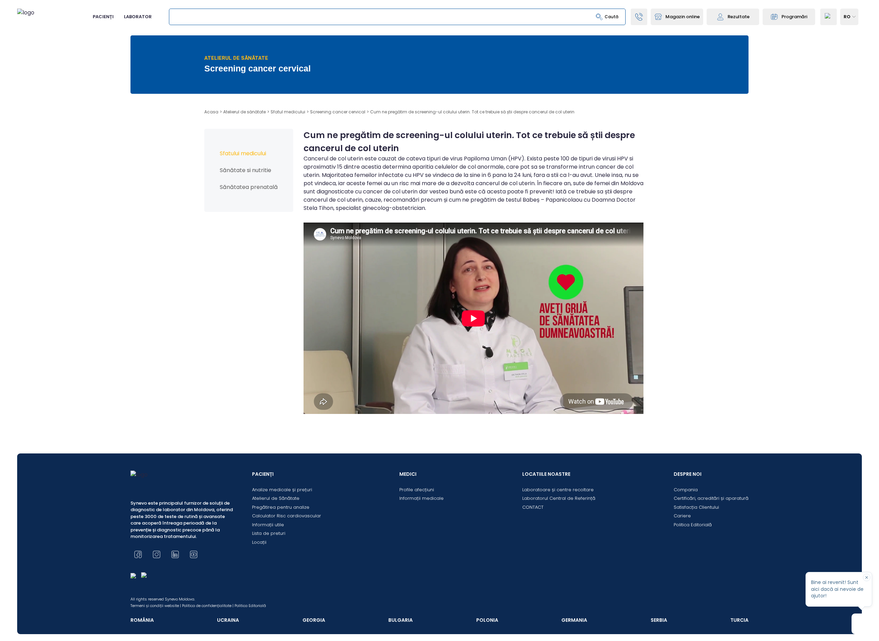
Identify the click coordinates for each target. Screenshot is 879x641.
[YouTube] (193, 554)
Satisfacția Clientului (696, 507)
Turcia (739, 620)
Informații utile (268, 524)
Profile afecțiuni (416, 489)
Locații (259, 542)
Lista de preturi (268, 533)
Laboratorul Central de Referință (558, 498)
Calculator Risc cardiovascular (286, 516)
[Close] (866, 577)
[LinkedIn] (175, 554)
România (142, 620)
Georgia (313, 620)
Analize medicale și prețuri (282, 489)
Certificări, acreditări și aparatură (711, 498)
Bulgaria (400, 620)
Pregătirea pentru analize (280, 507)
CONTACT (533, 507)
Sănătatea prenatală (249, 187)
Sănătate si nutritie (245, 170)
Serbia (659, 620)
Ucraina (228, 620)
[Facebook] (138, 554)
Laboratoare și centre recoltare (558, 489)
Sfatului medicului (243, 153)
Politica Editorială (693, 524)
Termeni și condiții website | (155, 605)
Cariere (682, 516)
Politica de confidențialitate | (207, 605)
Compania (686, 489)
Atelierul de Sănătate (275, 498)
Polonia (487, 620)
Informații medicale (421, 498)
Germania (574, 620)
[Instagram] (156, 554)
